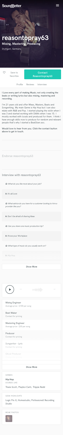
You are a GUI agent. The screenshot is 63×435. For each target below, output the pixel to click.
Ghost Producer (13, 354)
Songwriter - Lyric (14, 343)
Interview (42, 84)
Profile (19, 84)
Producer (9, 333)
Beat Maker (11, 313)
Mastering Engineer (14, 323)
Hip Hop (9, 379)
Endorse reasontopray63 (17, 156)
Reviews (30, 84)
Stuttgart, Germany (11, 49)
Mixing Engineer (13, 302)
